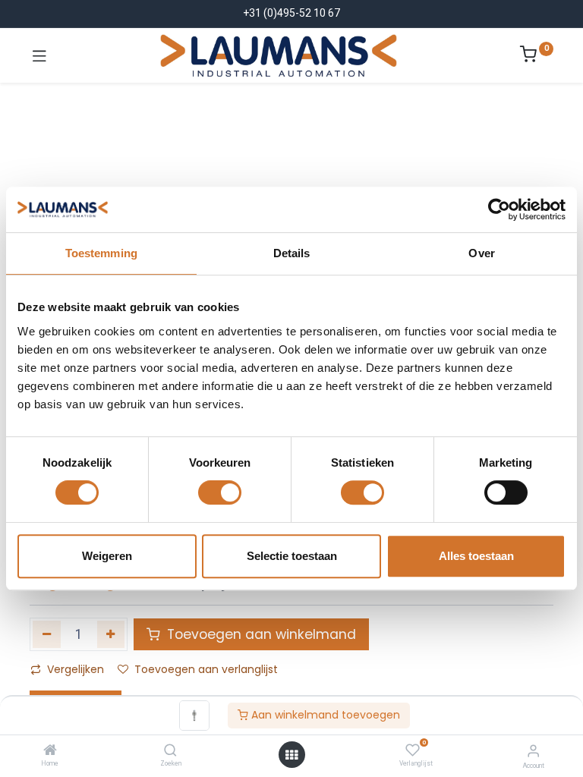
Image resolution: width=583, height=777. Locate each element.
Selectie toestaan (292, 555)
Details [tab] (291, 253)
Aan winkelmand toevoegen (324, 714)
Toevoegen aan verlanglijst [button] (206, 669)
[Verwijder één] (47, 634)
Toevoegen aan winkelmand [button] (259, 634)
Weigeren (107, 555)
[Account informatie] (533, 751)
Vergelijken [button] (75, 669)
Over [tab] (481, 253)
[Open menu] (291, 755)
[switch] (219, 492)
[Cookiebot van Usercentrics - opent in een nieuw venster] (499, 209)
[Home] (50, 751)
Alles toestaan (476, 555)
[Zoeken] (170, 751)
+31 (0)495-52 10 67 (291, 13)
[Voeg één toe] (111, 634)
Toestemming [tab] (101, 253)
